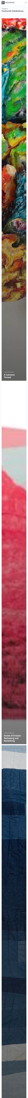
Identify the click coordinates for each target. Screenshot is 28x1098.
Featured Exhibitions (9, 372)
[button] (26, 2)
